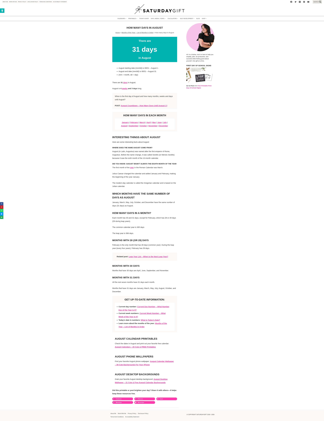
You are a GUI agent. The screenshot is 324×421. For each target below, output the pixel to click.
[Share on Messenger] (1, 214)
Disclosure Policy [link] (33, 1)
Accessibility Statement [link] (60, 1)
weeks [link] (124, 88)
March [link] (142, 122)
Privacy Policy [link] (22, 1)
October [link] (143, 126)
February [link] (134, 122)
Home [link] (117, 33)
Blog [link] (198, 18)
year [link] (132, 167)
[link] (2, 10)
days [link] (125, 82)
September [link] (133, 126)
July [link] (165, 122)
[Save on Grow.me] (157, 402)
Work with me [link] (13, 1)
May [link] (154, 122)
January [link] (125, 122)
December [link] (163, 126)
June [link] (159, 122)
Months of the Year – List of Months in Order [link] (137, 33)
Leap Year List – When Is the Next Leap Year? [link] (148, 257)
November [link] (152, 126)
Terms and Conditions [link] (45, 1)
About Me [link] (5, 1)
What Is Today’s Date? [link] (150, 320)
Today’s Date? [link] (144, 18)
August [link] (124, 126)
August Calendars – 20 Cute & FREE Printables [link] (135, 347)
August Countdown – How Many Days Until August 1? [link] (144, 106)
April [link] (149, 122)
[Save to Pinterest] (1, 207)
